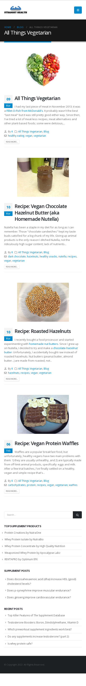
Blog (46, 131)
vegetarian (40, 135)
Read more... (12, 141)
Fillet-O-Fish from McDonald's (24, 111)
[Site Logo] (15, 10)
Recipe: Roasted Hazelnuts (43, 331)
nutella (62, 256)
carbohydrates (17, 485)
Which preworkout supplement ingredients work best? (40, 629)
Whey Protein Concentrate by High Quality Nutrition (35, 546)
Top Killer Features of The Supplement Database (36, 615)
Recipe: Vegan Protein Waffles (46, 443)
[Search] (77, 514)
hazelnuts (32, 256)
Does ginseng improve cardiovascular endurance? (39, 597)
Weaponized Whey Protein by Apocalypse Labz (32, 553)
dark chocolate (17, 256)
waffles (73, 485)
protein (31, 485)
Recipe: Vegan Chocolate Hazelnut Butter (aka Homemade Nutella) (41, 212)
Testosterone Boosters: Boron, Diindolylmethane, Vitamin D (43, 622)
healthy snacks (48, 256)
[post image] (43, 69)
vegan (28, 135)
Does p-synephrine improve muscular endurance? (39, 590)
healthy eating (16, 135)
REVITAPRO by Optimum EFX (21, 559)
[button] (78, 10)
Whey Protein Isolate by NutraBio (24, 539)
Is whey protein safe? (20, 643)
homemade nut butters (43, 344)
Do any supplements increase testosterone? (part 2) (38, 636)
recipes (72, 256)
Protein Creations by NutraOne (23, 532)
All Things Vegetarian (37, 98)
